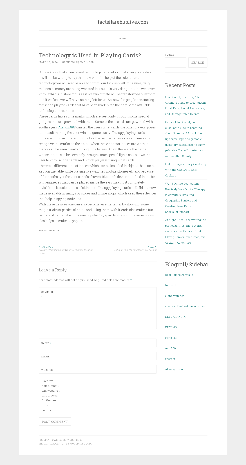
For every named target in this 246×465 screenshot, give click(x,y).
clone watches (174, 296)
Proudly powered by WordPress (60, 439)
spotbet (170, 358)
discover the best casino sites (185, 306)
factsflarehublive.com (123, 22)
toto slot (170, 285)
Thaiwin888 (67, 127)
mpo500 (170, 348)
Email (46, 356)
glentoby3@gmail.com (78, 62)
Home (123, 38)
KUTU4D (171, 327)
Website (47, 369)
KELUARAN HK (175, 316)
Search (169, 54)
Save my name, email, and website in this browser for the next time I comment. (51, 395)
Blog (56, 230)
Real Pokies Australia (179, 274)
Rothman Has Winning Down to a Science (135, 248)
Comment (48, 294)
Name (46, 343)
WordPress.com (80, 443)
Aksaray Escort (175, 369)
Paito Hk (170, 337)
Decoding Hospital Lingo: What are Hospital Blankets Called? (66, 250)
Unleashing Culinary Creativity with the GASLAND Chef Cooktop (185, 169)
